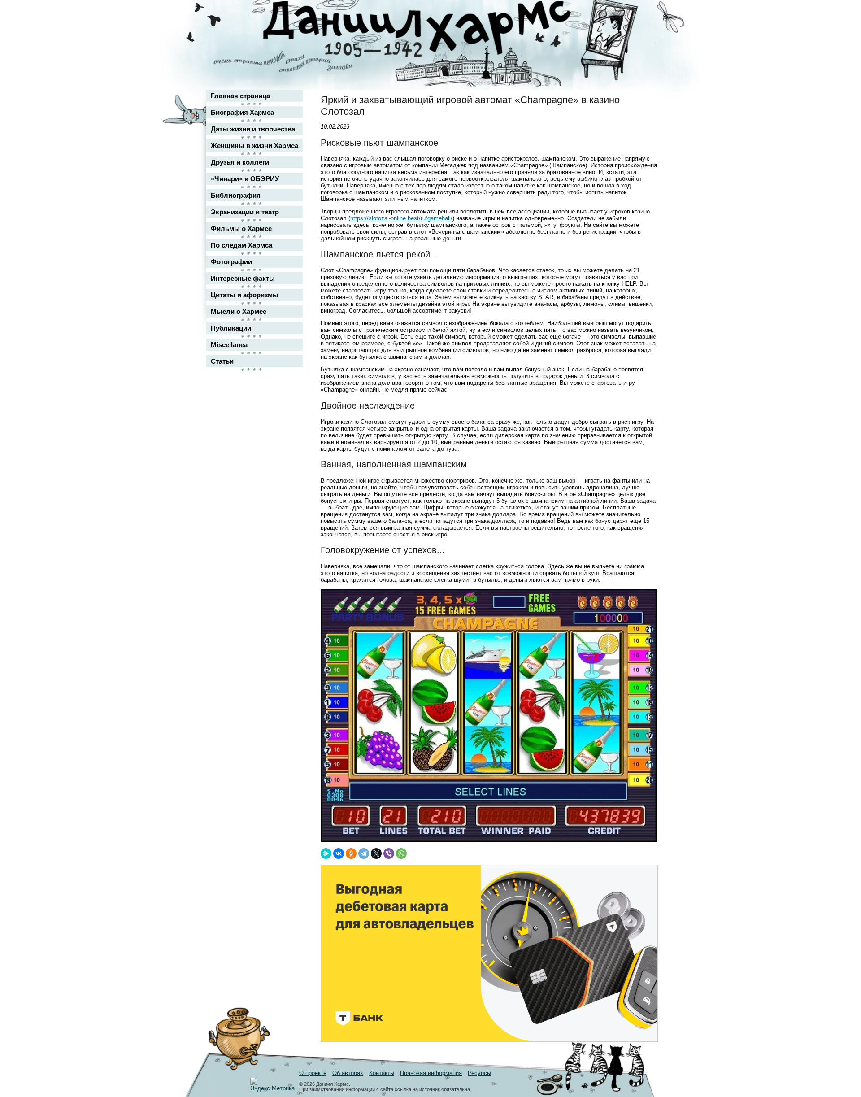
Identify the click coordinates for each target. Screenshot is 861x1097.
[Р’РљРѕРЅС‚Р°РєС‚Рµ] (338, 853)
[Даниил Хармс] (434, 29)
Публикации (231, 328)
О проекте (312, 1073)
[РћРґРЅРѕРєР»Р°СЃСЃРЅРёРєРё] (351, 853)
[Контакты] (626, 32)
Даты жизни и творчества (253, 129)
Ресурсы (479, 1073)
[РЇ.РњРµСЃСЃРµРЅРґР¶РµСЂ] (326, 853)
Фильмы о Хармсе (241, 228)
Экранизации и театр (245, 212)
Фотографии (231, 262)
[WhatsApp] (401, 853)
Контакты (381, 1073)
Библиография (236, 195)
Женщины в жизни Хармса (254, 145)
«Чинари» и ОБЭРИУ (245, 179)
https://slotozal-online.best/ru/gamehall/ (401, 218)
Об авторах (347, 1073)
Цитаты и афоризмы (244, 295)
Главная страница (240, 96)
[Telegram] (363, 853)
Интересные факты (243, 278)
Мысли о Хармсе (238, 311)
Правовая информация (431, 1073)
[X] (376, 853)
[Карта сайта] (626, 15)
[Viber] (388, 853)
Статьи (222, 361)
